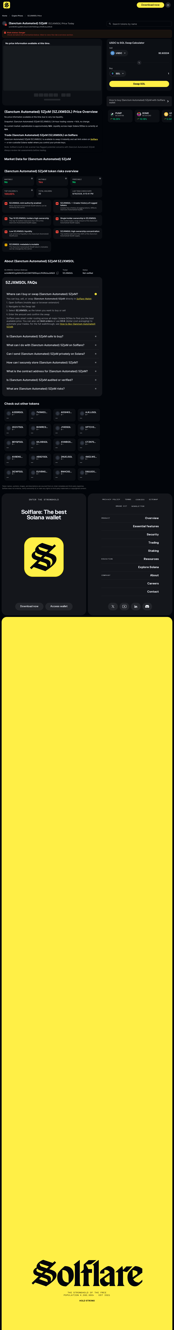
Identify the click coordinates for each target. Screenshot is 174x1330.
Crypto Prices (17, 16)
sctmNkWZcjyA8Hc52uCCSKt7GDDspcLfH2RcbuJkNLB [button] (30, 27)
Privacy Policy (111, 500)
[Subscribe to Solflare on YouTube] (124, 606)
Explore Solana (148, 567)
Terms (128, 500)
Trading (153, 542)
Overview (152, 518)
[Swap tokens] (139, 62)
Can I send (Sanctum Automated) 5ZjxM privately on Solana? (46, 353)
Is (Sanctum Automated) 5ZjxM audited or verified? (40, 380)
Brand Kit (121, 506)
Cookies (140, 500)
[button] (87, 34)
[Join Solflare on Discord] (147, 606)
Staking (153, 551)
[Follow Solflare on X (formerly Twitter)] (113, 606)
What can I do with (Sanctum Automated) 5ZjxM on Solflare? (45, 345)
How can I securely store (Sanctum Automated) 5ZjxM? (42, 362)
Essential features (146, 526)
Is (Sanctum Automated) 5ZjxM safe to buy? (35, 336)
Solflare (94, 139)
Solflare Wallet (84, 298)
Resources (151, 559)
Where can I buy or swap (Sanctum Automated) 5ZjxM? (42, 294)
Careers (153, 583)
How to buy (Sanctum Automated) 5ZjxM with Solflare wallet (137, 101)
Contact (153, 591)
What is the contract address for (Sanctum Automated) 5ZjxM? (47, 371)
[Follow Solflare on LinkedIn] (136, 606)
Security (153, 534)
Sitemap (153, 500)
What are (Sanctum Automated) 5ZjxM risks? (36, 388)
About (154, 575)
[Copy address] (57, 273)
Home (4, 16)
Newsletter (138, 506)
